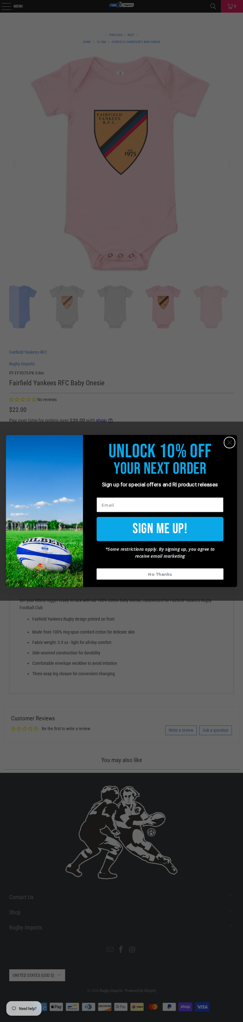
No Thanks (160, 573)
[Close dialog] (229, 442)
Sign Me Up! (160, 528)
